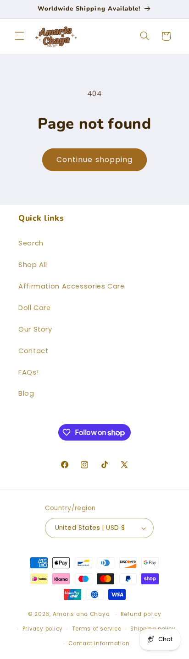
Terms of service (97, 628)
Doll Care (34, 307)
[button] (19, 36)
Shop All (32, 264)
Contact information (98, 643)
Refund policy (141, 614)
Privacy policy (42, 628)
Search (31, 243)
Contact (33, 350)
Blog (26, 393)
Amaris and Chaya (81, 614)
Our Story (35, 329)
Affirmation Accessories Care (71, 286)
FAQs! (28, 372)
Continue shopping (94, 159)
